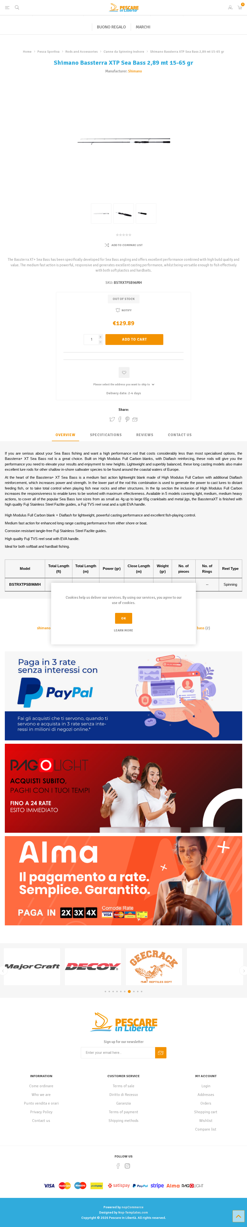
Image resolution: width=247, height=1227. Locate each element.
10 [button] (141, 991)
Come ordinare (41, 1086)
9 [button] (137, 991)
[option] (31, 966)
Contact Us (180, 435)
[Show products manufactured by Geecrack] (93, 966)
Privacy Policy (41, 1112)
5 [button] (121, 991)
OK (123, 618)
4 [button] (117, 991)
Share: (123, 409)
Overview (65, 435)
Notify (126, 310)
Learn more (123, 630)
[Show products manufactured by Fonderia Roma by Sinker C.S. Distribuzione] (154, 966)
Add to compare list (127, 245)
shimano (44, 628)
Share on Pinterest (127, 419)
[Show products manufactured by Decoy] (32, 966)
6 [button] (124, 991)
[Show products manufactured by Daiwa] (215, 966)
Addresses (206, 1094)
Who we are (41, 1094)
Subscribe (160, 1052)
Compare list (205, 1129)
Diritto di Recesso (123, 1094)
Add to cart (134, 339)
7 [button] (128, 991)
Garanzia (123, 1103)
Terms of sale (123, 1086)
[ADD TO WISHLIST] (124, 372)
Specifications (106, 435)
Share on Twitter (112, 419)
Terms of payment (123, 1112)
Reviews (144, 435)
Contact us (41, 1120)
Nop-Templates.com (133, 1212)
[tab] (65, 435)
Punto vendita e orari (41, 1103)
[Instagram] (127, 1166)
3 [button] (113, 991)
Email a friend (135, 419)
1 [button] (105, 991)
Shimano (135, 71)
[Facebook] (118, 1166)
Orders (205, 1103)
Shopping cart (205, 1112)
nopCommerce (133, 1207)
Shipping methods (123, 1120)
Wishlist (206, 1120)
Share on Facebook (120, 419)
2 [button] (109, 991)
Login (205, 1086)
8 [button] (133, 991)
